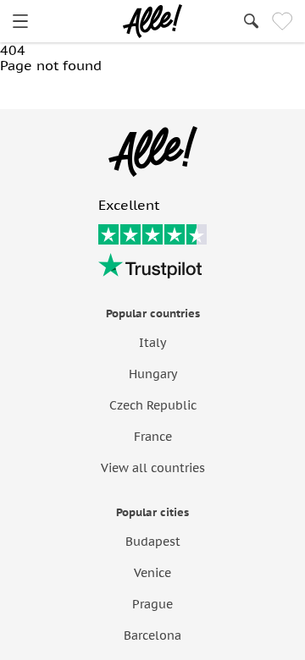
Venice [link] (152, 572)
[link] (20, 21)
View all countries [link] (153, 468)
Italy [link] (152, 342)
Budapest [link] (152, 541)
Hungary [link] (153, 374)
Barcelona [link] (152, 635)
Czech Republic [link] (153, 405)
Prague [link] (152, 604)
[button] (71, 91)
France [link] (153, 436)
